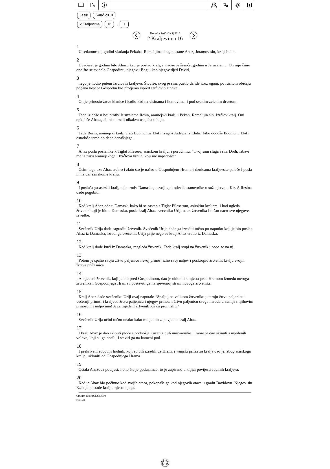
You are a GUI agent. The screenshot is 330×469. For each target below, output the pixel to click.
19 (79, 364)
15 (79, 291)
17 (79, 328)
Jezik (84, 15)
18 (79, 346)
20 (79, 377)
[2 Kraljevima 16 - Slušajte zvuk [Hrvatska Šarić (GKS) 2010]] (165, 463)
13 (79, 255)
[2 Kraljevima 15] (136, 37)
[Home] (81, 5)
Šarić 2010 (104, 15)
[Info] (104, 4)
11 (79, 223)
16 (109, 24)
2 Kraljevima (90, 24)
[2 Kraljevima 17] (193, 37)
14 (79, 273)
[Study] (93, 4)
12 (79, 241)
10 (79, 200)
